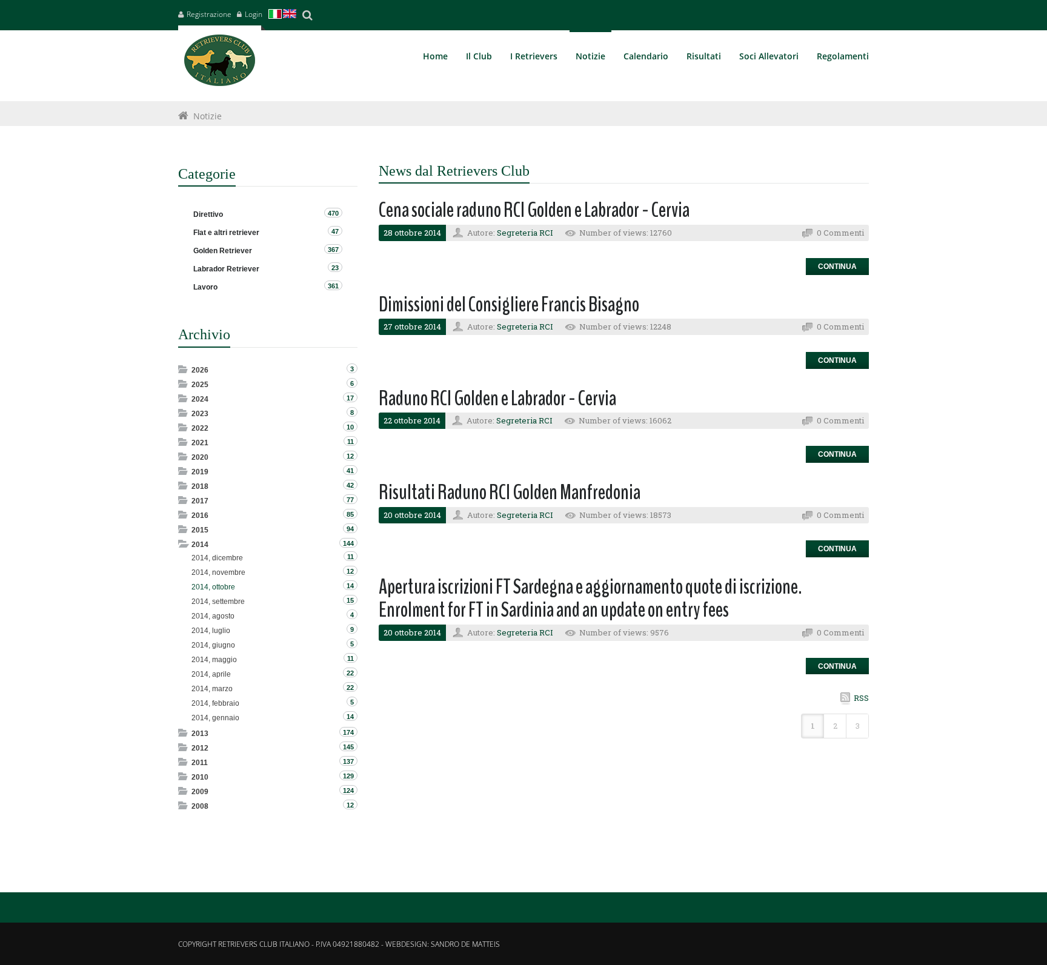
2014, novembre (218, 572)
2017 (199, 501)
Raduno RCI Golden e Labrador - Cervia (497, 398)
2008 (199, 806)
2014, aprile (211, 674)
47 (335, 231)
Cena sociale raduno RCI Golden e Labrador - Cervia (534, 210)
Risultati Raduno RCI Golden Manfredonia (509, 492)
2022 (199, 428)
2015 (199, 530)
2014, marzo (212, 689)
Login (253, 14)
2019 (199, 472)
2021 (199, 443)
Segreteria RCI (525, 232)
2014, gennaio (215, 718)
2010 (199, 777)
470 (333, 213)
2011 (199, 762)
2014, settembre (218, 601)
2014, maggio (214, 659)
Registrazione (209, 14)
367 (333, 249)
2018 (199, 486)
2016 (199, 515)
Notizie (207, 116)
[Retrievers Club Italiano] (219, 63)
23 (335, 267)
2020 (199, 457)
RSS (861, 697)
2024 (199, 399)
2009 (199, 792)
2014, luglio (210, 630)
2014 (199, 544)
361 (333, 286)
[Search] (307, 15)
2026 (199, 370)
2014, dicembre (217, 558)
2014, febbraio (215, 703)
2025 (199, 384)
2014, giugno (213, 645)
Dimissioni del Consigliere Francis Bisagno (509, 304)
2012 (199, 748)
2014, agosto (212, 616)
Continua (837, 266)
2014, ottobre (213, 587)
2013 (199, 733)
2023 (199, 414)
